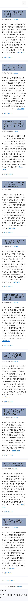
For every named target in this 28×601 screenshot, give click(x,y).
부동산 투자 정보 (8, 57)
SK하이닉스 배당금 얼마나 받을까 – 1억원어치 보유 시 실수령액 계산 (13, 356)
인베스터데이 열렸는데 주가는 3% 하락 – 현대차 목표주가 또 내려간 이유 (13, 184)
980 (8, 580)
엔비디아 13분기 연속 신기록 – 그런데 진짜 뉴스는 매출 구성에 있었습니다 (13, 412)
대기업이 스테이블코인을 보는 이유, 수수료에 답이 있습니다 (13, 522)
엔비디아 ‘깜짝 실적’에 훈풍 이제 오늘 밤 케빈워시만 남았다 (13, 14)
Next (12, 580)
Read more (20, 52)
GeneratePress (18, 586)
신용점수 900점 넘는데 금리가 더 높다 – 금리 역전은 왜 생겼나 (13, 297)
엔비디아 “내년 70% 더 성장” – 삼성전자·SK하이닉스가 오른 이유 (13, 67)
